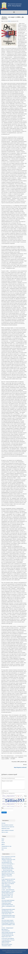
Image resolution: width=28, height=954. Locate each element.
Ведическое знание (6, 828)
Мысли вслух (4, 848)
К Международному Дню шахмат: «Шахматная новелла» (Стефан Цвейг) (8, 917)
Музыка (3, 842)
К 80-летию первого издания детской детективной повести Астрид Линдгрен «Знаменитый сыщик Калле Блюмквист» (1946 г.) (8, 923)
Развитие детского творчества (8, 826)
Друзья (3, 844)
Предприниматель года (6, 846)
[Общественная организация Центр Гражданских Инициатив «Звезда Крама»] (4, 6)
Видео (3, 838)
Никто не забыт (5, 832)
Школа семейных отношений (7, 830)
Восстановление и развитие (7, 825)
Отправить (4, 812)
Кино (3, 849)
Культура (3, 823)
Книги (9, 21)
